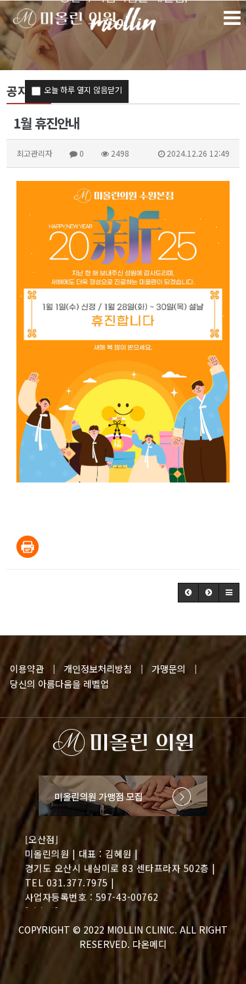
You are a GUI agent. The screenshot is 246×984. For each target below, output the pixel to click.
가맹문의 (169, 668)
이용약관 (27, 668)
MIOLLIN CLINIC (140, 929)
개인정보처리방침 (98, 668)
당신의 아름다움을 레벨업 (59, 683)
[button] (188, 592)
